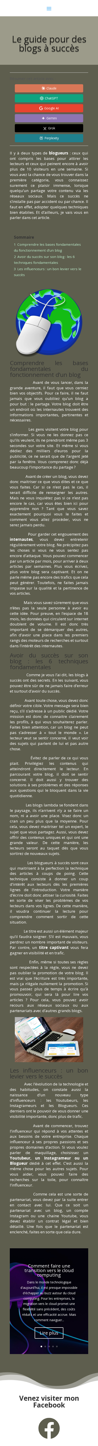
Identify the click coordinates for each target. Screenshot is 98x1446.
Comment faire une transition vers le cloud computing (49, 1270)
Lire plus (49, 1333)
